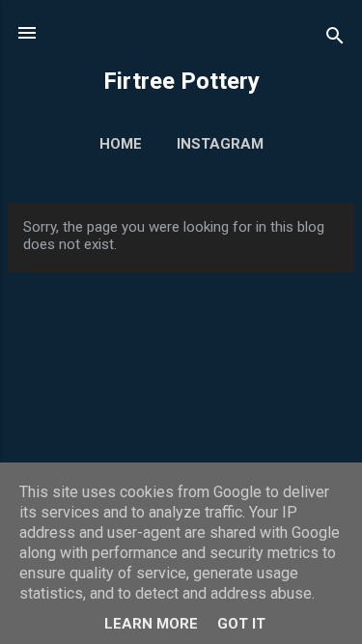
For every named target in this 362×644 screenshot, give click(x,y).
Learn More (151, 623)
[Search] (335, 39)
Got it (241, 623)
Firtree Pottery (181, 81)
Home (120, 144)
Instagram (220, 144)
